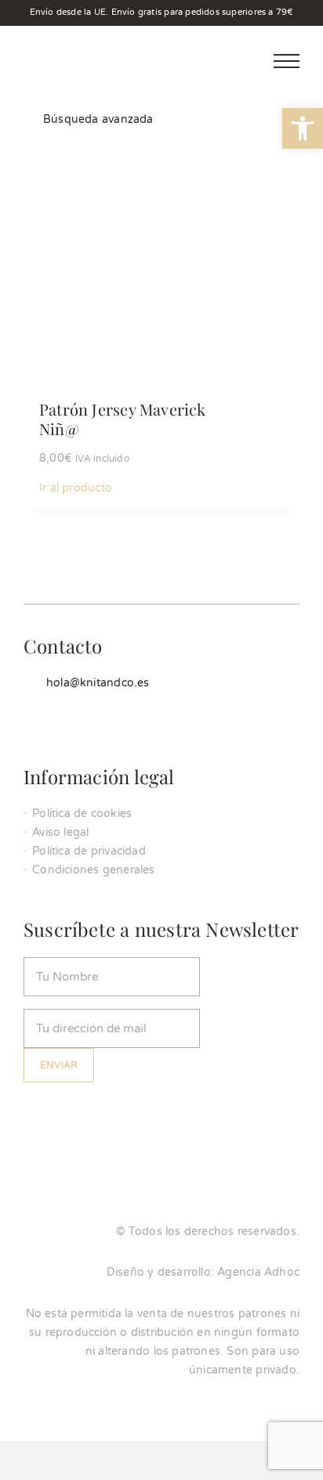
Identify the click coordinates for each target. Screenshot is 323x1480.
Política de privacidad (89, 851)
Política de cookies (82, 813)
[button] (302, 128)
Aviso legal (60, 832)
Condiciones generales (93, 870)
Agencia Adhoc (258, 1272)
